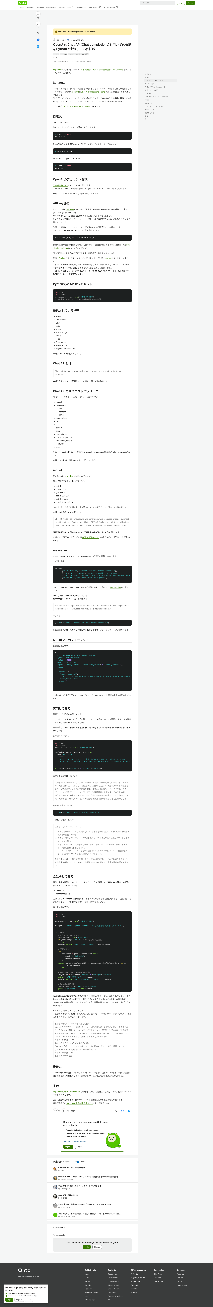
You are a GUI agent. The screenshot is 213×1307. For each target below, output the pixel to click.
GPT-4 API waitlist (90, 537)
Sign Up (97, 1247)
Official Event (51, 7)
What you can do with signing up (75, 1141)
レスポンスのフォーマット (154, 106)
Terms (87, 1278)
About (87, 1274)
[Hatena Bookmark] (38, 46)
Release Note (112, 1274)
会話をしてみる (150, 113)
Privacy (87, 1281)
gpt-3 (78, 54)
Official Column (66, 7)
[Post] (38, 33)
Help (86, 1296)
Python (56, 54)
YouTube (134, 1289)
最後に (147, 116)
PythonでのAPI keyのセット (155, 87)
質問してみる (149, 109)
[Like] (38, 13)
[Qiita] (22, 3)
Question (40, 7)
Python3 (64, 54)
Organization (81, 7)
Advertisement (90, 1300)
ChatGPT (85, 54)
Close (29, 1300)
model (147, 100)
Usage (108, 258)
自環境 (147, 77)
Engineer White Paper (115, 1296)
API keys (70, 209)
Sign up (19, 1300)
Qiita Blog (180, 1281)
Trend (22, 7)
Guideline (88, 1285)
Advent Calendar (114, 1285)
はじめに (148, 74)
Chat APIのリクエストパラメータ (157, 97)
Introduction (115, 587)
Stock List (30, 7)
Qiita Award (112, 1292)
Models (70, 476)
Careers (180, 1278)
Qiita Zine (157, 1278)
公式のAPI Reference (73, 106)
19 (38, 18)
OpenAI (71, 54)
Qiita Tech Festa (113, 1289)
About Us (180, 1274)
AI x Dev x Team (111, 7)
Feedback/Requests (92, 1292)
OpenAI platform (60, 185)
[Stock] (38, 23)
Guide (88, 106)
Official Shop (158, 1281)
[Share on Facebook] (38, 39)
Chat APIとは (150, 93)
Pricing (62, 258)
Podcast (134, 1292)
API (109, 1300)
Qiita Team (158, 1274)
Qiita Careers (95, 7)
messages (148, 103)
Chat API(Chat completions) (93, 92)
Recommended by (70, 1162)
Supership (57, 69)
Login (181, 3)
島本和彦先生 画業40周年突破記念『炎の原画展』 (102, 69)
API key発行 (149, 84)
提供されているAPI (151, 90)
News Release (182, 1285)
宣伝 (146, 119)
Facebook (134, 1285)
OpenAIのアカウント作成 (154, 80)
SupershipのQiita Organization (66, 1092)
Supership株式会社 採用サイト (79, 1103)
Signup (190, 3)
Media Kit (88, 1289)
